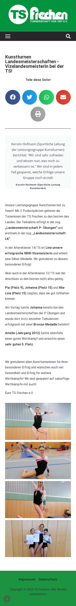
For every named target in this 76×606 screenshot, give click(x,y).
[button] (12, 97)
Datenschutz (48, 579)
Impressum (27, 579)
